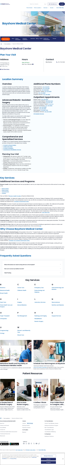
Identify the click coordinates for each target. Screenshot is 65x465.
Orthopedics (3, 318)
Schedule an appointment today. (21, 201)
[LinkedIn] (29, 443)
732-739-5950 (47, 91)
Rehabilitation (38, 318)
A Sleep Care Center (8, 146)
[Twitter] (34, 443)
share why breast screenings (40, 367)
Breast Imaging (5, 188)
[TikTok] (39, 443)
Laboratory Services (40, 302)
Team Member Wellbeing (50, 431)
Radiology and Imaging (41, 315)
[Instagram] (26, 443)
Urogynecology (5, 191)
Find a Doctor (5, 39)
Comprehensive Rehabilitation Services (12, 149)
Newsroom (2, 435)
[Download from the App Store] (4, 444)
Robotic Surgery (39, 321)
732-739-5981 (46, 88)
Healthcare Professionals (46, 39)
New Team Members (49, 427)
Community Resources (5, 433)
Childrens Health (21, 290)
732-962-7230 (44, 110)
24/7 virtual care (19, 449)
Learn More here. (46, 212)
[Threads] (31, 443)
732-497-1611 (49, 102)
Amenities (33, 38)
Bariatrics (2, 287)
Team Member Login (49, 429)
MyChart (28, 449)
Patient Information (17, 39)
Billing (37, 38)
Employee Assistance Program (51, 425)
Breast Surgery (5, 190)
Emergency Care (39, 287)
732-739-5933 (45, 90)
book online (32, 449)
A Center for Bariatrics (8, 148)
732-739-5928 (41, 93)
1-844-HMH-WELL (42, 449)
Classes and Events (4, 425)
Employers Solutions (49, 436)
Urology (2, 333)
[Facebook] (24, 443)
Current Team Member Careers (51, 423)
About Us (2, 423)
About (13, 38)
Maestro (24, 432)
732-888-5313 (50, 104)
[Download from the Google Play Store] (14, 444)
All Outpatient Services (39, 113)
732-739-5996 (42, 107)
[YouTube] (36, 443)
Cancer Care (20, 287)
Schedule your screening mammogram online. (19, 240)
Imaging (19, 302)
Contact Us (2, 429)
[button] (29, 8)
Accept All (48, 462)
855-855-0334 (49, 101)
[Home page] (1, 44)
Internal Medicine (22, 305)
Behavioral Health (5, 290)
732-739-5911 (46, 87)
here (40, 225)
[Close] (63, 458)
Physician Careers (26, 427)
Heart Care (3, 302)
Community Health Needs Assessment (8, 431)
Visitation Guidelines (25, 39)
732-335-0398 (48, 111)
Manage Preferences (48, 455)
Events (41, 38)
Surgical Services (56, 315)
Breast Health (4, 293)
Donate (54, 38)
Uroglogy (4, 193)
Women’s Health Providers (15, 196)
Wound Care (20, 335)
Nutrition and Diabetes (58, 305)
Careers (24, 423)
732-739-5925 (44, 99)
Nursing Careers (26, 425)
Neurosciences (56, 302)
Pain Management (22, 315)
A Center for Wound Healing (9, 145)
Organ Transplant (5, 315)
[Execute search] (45, 4)
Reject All (48, 459)
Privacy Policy (13, 458)
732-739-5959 (48, 105)
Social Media (3, 427)
